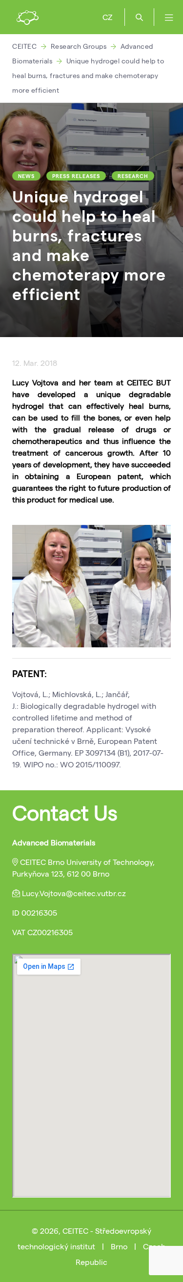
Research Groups (79, 46)
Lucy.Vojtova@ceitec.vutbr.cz (74, 893)
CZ (107, 16)
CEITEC (24, 46)
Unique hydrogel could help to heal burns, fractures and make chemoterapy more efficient (88, 75)
